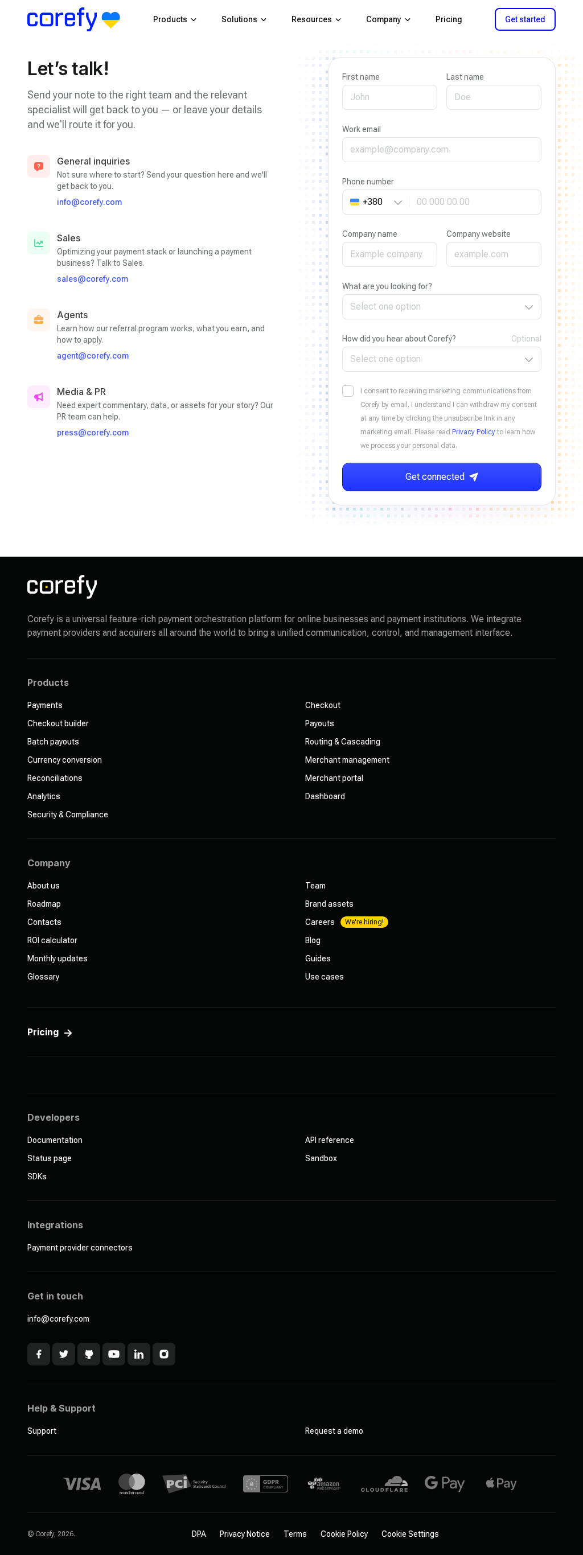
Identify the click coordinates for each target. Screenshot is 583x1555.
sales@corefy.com (92, 278)
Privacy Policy (473, 432)
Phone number (368, 181)
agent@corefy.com (93, 355)
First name (361, 76)
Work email (361, 129)
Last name (465, 76)
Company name (369, 233)
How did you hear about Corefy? (399, 338)
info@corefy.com (89, 202)
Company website (478, 233)
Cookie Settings (410, 1533)
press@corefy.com (93, 432)
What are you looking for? (387, 286)
